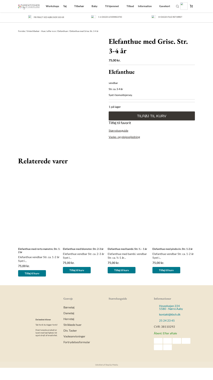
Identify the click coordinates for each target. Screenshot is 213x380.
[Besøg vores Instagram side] (25, 342)
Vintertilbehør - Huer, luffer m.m (41, 31)
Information (145, 6)
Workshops (52, 6)
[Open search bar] (177, 6)
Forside (21, 31)
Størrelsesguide (118, 130)
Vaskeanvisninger (74, 336)
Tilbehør (79, 6)
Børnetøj (68, 307)
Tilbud (130, 6)
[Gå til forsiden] (29, 6)
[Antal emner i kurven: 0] (191, 6)
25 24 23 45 (167, 320)
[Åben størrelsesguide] (120, 335)
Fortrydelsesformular (76, 342)
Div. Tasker (70, 330)
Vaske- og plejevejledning (124, 137)
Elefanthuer (63, 31)
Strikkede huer (72, 324)
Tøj (65, 6)
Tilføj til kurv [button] (32, 273)
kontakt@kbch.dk (169, 314)
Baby (95, 6)
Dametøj (68, 313)
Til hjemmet (112, 6)
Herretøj (68, 319)
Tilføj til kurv (151, 116)
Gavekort (164, 6)
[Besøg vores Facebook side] (20, 342)
